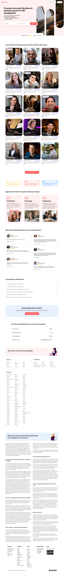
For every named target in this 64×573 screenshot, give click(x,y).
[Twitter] (51, 570)
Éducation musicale (37, 366)
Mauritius (16, 401)
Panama (24, 408)
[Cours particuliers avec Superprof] (4, 2)
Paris (28, 548)
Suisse (16, 419)
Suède (8, 419)
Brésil (24, 379)
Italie (24, 395)
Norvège (8, 406)
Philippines (8, 411)
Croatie (8, 385)
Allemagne (24, 374)
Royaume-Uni (17, 414)
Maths (18, 548)
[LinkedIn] (54, 570)
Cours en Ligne (10, 553)
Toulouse (16, 366)
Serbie (24, 416)
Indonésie (16, 393)
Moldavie (8, 403)
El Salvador (24, 385)
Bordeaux (28, 558)
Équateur (16, 387)
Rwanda (24, 414)
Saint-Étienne (29, 564)
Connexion (60, 2)
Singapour (8, 417)
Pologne (16, 411)
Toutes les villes (29, 566)
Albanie (16, 374)
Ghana (16, 390)
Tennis (18, 558)
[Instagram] (52, 570)
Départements (10, 554)
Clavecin (51, 363)
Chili (15, 382)
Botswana (16, 379)
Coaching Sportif (20, 554)
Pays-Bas (16, 409)
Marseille (8, 363)
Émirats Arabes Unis (10, 387)
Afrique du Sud (9, 374)
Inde (7, 393)
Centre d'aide (39, 552)
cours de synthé (49, 535)
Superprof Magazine (40, 548)
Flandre (8, 390)
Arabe (18, 564)
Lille (28, 559)
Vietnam (8, 424)
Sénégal (16, 416)
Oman (24, 406)
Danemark (16, 385)
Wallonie (16, 424)
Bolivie (24, 377)
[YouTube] (55, 570)
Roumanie (8, 414)
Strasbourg (8, 366)
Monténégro (17, 403)
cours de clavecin (36, 536)
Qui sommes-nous (10, 548)
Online (24, 366)
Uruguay (24, 422)
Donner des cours (52, 2)
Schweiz (8, 416)
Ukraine (16, 422)
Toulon (28, 565)
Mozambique (25, 403)
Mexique (24, 401)
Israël (16, 395)
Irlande (24, 393)
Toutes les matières (20, 565)
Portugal (24, 411)
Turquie (8, 422)
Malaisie (16, 400)
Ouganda (8, 408)
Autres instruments (53, 366)
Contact (38, 553)
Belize (16, 377)
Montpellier (16, 363)
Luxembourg (8, 400)
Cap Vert (8, 382)
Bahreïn (8, 377)
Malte (24, 400)
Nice (27, 553)
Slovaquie (16, 417)
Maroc (8, 401)
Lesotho (8, 398)
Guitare (43, 366)
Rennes (28, 560)
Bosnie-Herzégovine (10, 379)
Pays (8, 552)
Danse (18, 559)
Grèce (24, 390)
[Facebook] (49, 570)
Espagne (24, 387)
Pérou (24, 409)
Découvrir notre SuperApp (51, 548)
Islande (8, 395)
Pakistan (16, 408)
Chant (43, 363)
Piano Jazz (35, 363)
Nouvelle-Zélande (17, 406)
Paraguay (8, 409)
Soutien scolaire (20, 560)
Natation (18, 552)
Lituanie (24, 398)
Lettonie (16, 398)
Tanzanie (24, 419)
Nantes (24, 363)
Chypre (24, 382)
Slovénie (24, 417)
